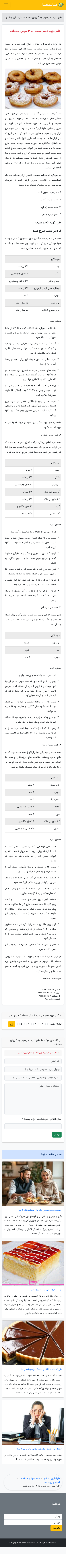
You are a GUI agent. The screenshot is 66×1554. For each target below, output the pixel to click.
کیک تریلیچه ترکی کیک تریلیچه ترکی (46, 1289)
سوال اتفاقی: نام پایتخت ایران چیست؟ (42, 1119)
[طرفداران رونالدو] (52, 5)
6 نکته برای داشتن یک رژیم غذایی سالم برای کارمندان (39, 1449)
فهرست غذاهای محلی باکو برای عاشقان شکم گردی (40, 1210)
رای (11, 1024)
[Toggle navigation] (6, 5)
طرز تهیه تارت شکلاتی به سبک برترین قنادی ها (41, 1369)
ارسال (57, 1134)
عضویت (56, 1528)
